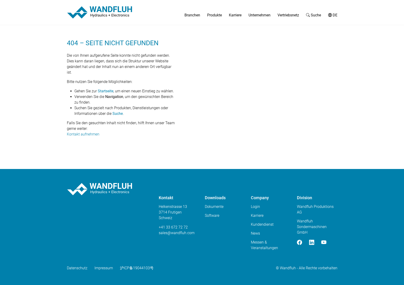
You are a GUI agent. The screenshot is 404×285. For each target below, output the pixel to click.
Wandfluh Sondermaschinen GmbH (312, 227)
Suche (315, 15)
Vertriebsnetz (288, 15)
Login (255, 206)
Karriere (235, 15)
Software (212, 215)
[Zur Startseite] (99, 12)
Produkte (214, 15)
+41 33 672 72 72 (173, 227)
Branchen (192, 15)
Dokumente (214, 206)
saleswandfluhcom (177, 233)
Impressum (103, 268)
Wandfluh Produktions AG (315, 209)
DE (334, 15)
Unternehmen (260, 15)
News (255, 233)
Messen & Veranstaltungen (264, 245)
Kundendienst (262, 224)
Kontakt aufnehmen (83, 134)
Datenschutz (77, 268)
